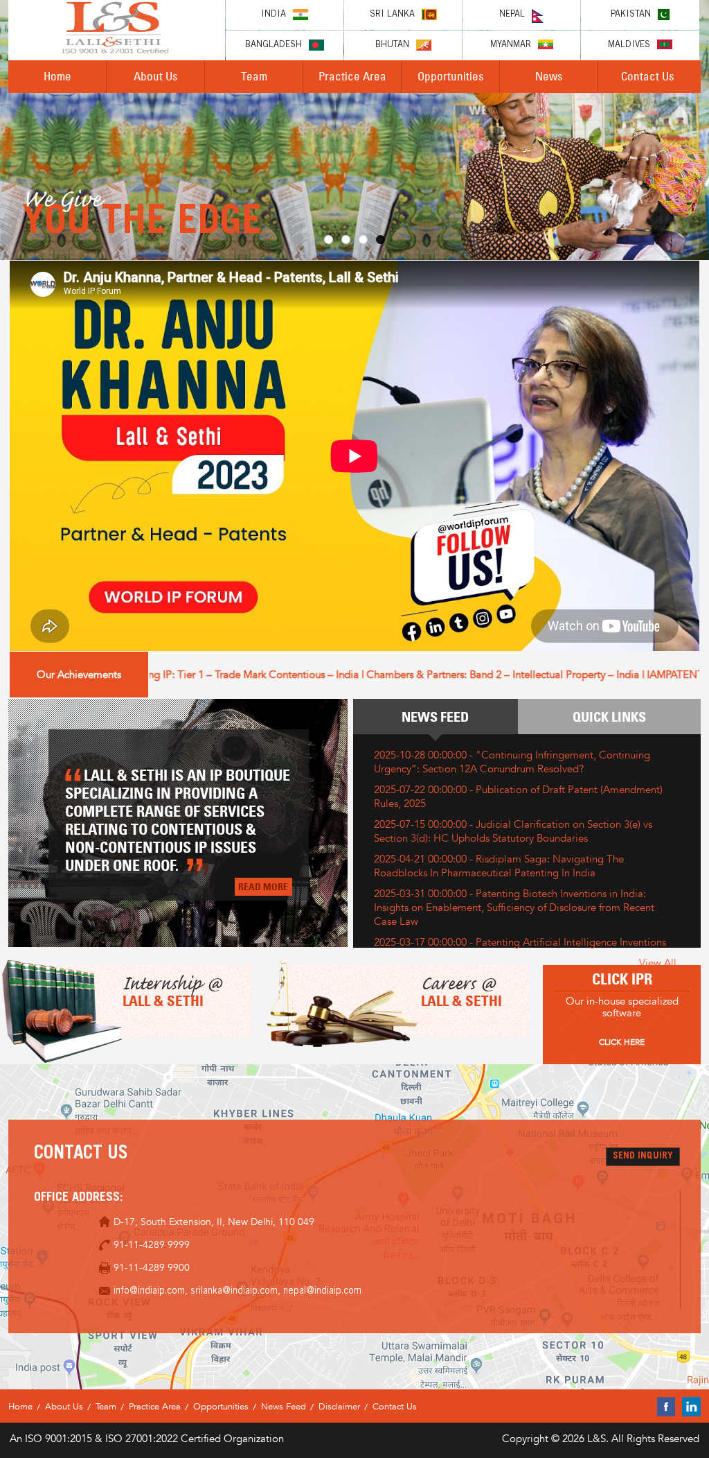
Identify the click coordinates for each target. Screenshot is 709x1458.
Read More (263, 886)
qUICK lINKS (609, 717)
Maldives (629, 45)
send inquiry (643, 1156)
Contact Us (647, 76)
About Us (156, 76)
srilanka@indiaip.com (234, 1291)
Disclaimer (339, 1406)
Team (254, 76)
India (273, 14)
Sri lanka (392, 14)
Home (57, 76)
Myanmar (510, 45)
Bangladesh (273, 45)
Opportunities (451, 76)
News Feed (435, 717)
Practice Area (352, 76)
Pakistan (631, 14)
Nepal (512, 14)
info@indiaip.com (149, 1291)
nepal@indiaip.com (322, 1291)
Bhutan (392, 45)
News (549, 76)
